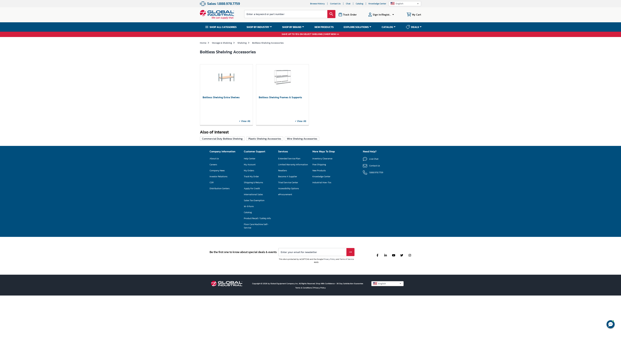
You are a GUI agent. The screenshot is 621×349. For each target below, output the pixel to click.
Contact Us (335, 3)
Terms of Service (347, 259)
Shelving (242, 43)
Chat (348, 3)
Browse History (317, 3)
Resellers (282, 170)
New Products (319, 170)
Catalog (359, 3)
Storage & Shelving (222, 43)
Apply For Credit (252, 188)
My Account (250, 164)
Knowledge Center (377, 3)
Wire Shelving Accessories (302, 139)
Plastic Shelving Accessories (264, 139)
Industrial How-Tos (321, 182)
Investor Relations (218, 176)
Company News (217, 170)
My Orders (249, 170)
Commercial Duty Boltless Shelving (222, 139)
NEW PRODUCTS (324, 27)
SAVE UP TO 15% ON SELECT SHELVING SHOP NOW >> (310, 34)
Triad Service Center (288, 182)
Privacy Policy (329, 259)
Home (203, 43)
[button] (405, 3)
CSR (211, 182)
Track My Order (251, 176)
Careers (213, 164)
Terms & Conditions (304, 287)
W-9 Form (249, 206)
